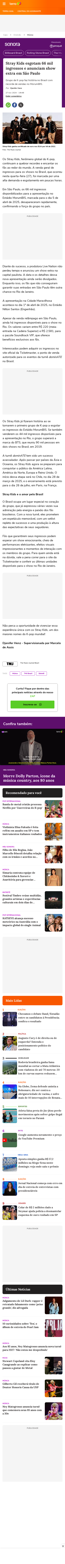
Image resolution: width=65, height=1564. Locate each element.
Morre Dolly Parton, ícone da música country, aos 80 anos (29, 778)
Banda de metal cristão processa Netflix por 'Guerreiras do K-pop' (22, 806)
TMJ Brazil (28, 673)
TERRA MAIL (8, 11)
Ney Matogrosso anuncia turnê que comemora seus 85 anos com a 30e (22, 1410)
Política (22, 1034)
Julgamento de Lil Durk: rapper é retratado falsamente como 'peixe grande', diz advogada (23, 1304)
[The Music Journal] (10, 664)
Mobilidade (23, 1058)
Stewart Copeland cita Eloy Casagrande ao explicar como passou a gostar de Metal (20, 1364)
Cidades (22, 1203)
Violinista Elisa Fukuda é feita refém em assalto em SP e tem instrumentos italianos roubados (22, 831)
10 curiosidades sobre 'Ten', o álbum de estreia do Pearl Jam (21, 1325)
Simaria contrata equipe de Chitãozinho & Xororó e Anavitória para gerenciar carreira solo (19, 876)
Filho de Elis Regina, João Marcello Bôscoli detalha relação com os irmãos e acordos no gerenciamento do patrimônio (22, 853)
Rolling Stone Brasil (38, 53)
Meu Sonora (9, 770)
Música (30, 35)
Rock (5, 1358)
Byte (20, 1131)
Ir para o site (15, 3)
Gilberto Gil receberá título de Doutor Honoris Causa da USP (21, 1385)
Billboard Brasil (13, 53)
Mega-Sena (23, 1155)
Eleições (22, 1010)
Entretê (41, 673)
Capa (5, 35)
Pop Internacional (12, 801)
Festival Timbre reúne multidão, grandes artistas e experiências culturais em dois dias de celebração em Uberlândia (22, 899)
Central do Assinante (29, 11)
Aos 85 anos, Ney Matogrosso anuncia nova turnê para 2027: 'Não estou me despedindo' (32, 1348)
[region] (32, 1556)
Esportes (22, 1106)
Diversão (17, 35)
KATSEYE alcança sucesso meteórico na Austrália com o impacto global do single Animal (22, 922)
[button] (4, 3)
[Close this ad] (63, 1546)
